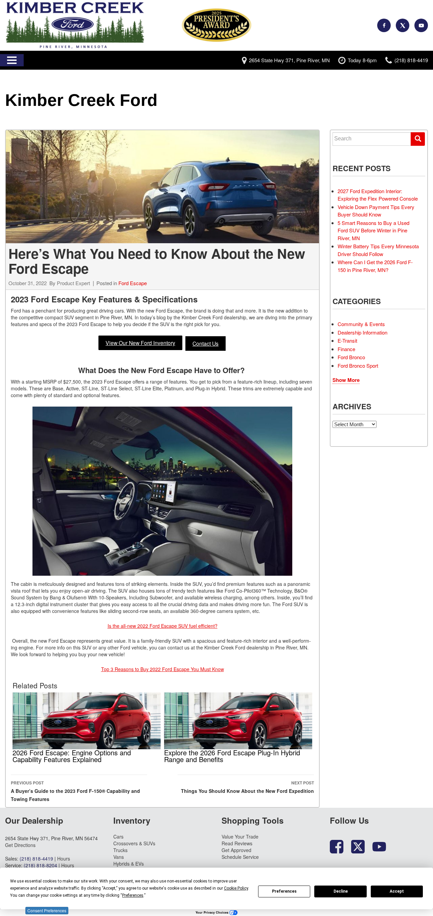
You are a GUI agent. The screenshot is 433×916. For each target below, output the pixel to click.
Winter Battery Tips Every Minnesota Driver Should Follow (378, 250)
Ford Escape (132, 283)
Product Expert (73, 283)
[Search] (418, 139)
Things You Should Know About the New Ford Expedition (247, 787)
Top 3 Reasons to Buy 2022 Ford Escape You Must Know (162, 669)
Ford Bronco (351, 357)
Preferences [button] (132, 895)
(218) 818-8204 (40, 865)
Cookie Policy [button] (236, 888)
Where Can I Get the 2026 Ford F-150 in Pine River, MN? (375, 265)
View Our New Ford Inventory (140, 342)
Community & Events (361, 323)
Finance (346, 348)
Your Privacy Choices (212, 912)
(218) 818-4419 (36, 858)
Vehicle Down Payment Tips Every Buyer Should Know (376, 210)
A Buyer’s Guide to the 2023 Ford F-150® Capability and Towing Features (75, 791)
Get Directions (20, 845)
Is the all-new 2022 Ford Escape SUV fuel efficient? (163, 625)
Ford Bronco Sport (358, 365)
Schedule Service (240, 856)
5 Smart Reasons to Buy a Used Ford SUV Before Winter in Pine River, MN (373, 230)
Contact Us (205, 343)
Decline (341, 891)
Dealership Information (362, 332)
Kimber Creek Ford (81, 100)
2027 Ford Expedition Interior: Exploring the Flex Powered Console (378, 194)
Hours (63, 858)
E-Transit (347, 340)
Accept (397, 891)
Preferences (284, 891)
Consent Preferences (46, 910)
